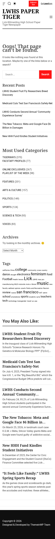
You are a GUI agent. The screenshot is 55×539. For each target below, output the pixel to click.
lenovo (20, 280)
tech (5, 300)
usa (35, 301)
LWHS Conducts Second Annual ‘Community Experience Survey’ (22, 394)
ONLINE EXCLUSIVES (13, 169)
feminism (38, 274)
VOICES (6, 224)
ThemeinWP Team (40, 524)
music (43, 283)
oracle (23, 288)
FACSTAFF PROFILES (14, 161)
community (32, 270)
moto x (28, 284)
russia (13, 293)
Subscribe (33, 3)
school (6, 296)
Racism (46, 288)
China (12, 270)
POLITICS (7, 198)
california (6, 270)
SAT (40, 293)
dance (6, 274)
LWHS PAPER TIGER (20, 14)
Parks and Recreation (34, 288)
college (21, 269)
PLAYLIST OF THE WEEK (15, 173)
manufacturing (8, 284)
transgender (21, 301)
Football (7, 279)
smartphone (15, 297)
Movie (34, 284)
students (32, 297)
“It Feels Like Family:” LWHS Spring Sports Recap (26, 475)
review (6, 292)
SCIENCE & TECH (11, 215)
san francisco (27, 292)
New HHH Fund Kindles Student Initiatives (25, 136)
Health (15, 280)
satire (45, 293)
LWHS (35, 280)
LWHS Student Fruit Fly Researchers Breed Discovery (26, 336)
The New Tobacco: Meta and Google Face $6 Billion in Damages (25, 422)
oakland (11, 288)
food (49, 274)
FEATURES (8, 181)
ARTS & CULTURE (11, 190)
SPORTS (7, 207)
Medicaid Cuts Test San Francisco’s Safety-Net (27, 103)
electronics (23, 274)
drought (13, 275)
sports (24, 296)
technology (12, 301)
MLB (16, 284)
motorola (21, 284)
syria (38, 297)
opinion (17, 288)
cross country (42, 270)
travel (29, 301)
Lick (28, 278)
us (33, 301)
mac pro (41, 280)
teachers (46, 296)
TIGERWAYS (9, 157)
